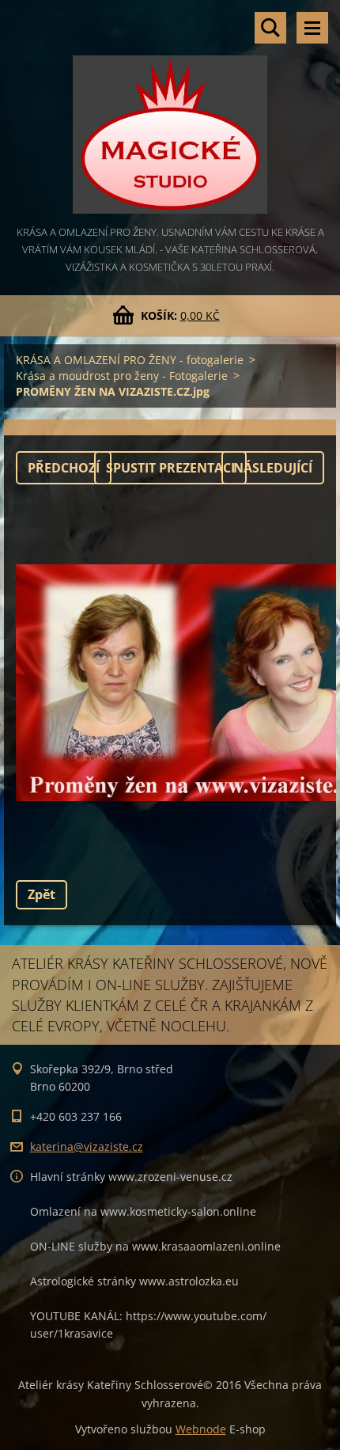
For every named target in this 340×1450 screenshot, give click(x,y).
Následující (272, 467)
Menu (312, 28)
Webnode (201, 1429)
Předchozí (64, 467)
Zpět (41, 894)
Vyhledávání (270, 28)
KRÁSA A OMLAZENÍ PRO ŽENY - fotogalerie (130, 359)
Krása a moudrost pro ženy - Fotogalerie (122, 375)
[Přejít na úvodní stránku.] (170, 111)
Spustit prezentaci (170, 467)
